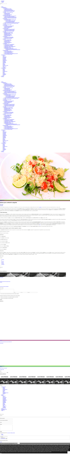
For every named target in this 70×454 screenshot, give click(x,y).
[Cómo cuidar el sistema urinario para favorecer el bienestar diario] (12, 339)
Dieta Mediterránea (5, 389)
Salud (3, 405)
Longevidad (4, 399)
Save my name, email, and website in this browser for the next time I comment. (10, 293)
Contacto (2, 2)
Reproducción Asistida (4, 409)
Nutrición (1, 200)
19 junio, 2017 (1, 204)
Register (2, 434)
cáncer (3, 396)
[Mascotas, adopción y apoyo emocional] (12, 365)
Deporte (4, 388)
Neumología (4, 400)
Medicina (2, 395)
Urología (4, 406)
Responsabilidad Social (5, 392)
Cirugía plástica (4, 397)
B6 (39, 224)
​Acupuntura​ (4, 407)
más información (15, 443)
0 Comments (1, 205)
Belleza (4, 387)
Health (2, 394)
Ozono (3, 403)
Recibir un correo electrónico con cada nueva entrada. (7, 298)
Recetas (2, 408)
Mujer (3, 391)
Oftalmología (4, 402)
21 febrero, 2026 (2, 369)
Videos (2, 410)
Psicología (4, 404)
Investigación (4, 398)
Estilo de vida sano (3, 386)
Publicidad (2, 1)
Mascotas (1, 366)
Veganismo (4, 393)
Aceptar (18, 443)
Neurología (4, 401)
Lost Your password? (3, 438)
